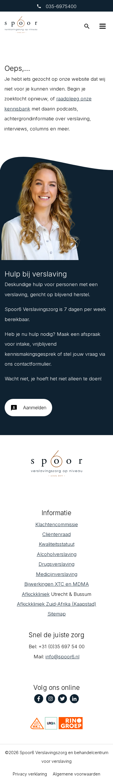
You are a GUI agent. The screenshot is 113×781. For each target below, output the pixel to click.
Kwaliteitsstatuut (56, 544)
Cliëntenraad (56, 534)
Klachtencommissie (56, 524)
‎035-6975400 (60, 6)
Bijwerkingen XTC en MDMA (56, 584)
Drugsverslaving (56, 564)
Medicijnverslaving (56, 574)
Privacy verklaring (30, 773)
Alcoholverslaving (56, 554)
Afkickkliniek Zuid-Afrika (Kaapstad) (56, 604)
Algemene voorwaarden (76, 773)
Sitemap (57, 614)
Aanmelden (28, 407)
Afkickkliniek (36, 594)
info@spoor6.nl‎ (62, 657)
